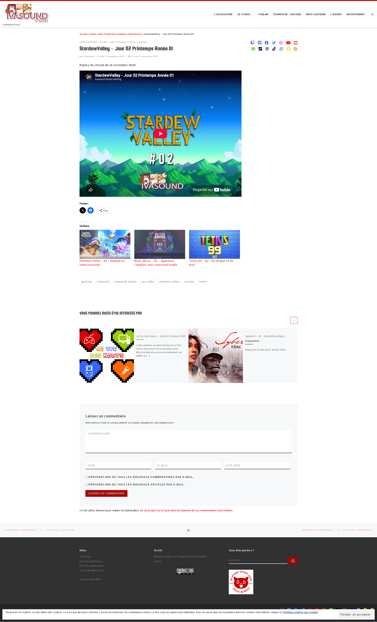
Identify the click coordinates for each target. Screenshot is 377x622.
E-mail (162, 465)
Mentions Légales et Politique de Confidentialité (180, 556)
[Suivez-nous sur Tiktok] (274, 49)
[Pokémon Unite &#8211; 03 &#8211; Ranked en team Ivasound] (105, 244)
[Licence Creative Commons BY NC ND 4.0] (185, 571)
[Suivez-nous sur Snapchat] (288, 49)
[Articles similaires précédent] (286, 320)
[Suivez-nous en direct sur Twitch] (252, 42)
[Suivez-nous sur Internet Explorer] (281, 49)
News (93, 33)
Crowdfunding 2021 (90, 579)
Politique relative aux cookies (300, 612)
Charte (157, 561)
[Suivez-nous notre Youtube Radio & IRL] (295, 42)
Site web (233, 465)
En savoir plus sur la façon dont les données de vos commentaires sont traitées (186, 510)
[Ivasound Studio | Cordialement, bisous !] (27, 12)
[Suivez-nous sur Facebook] (267, 42)
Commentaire (98, 433)
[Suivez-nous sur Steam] (260, 49)
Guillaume (89, 56)
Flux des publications (91, 561)
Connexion (85, 556)
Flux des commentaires (92, 565)
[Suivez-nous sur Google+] (295, 49)
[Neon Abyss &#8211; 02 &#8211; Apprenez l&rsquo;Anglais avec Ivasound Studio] (159, 244)
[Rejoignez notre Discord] (259, 42)
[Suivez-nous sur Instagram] (281, 42)
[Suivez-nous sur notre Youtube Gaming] (288, 42)
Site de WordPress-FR (91, 570)
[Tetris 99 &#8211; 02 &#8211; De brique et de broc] (214, 244)
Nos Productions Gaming (112, 33)
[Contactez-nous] (253, 49)
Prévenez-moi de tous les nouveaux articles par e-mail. (137, 484)
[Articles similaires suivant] (293, 320)
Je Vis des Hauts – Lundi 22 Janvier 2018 (160, 336)
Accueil (84, 33)
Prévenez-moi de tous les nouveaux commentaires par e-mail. (141, 477)
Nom (91, 465)
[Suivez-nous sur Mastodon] (267, 49)
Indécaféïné (134, 33)
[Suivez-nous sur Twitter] (274, 42)
